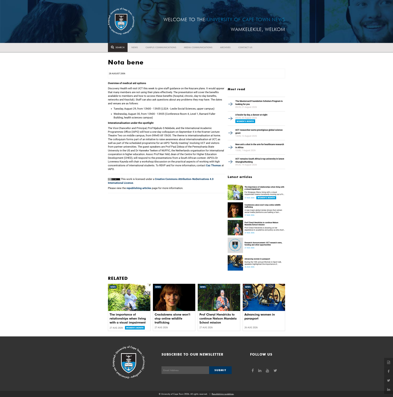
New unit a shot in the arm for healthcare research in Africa (259, 146)
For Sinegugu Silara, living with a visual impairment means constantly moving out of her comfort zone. (265, 193)
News (134, 47)
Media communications (198, 47)
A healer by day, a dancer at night (251, 115)
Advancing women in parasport (257, 259)
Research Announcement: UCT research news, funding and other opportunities (263, 244)
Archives (225, 47)
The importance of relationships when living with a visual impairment (264, 188)
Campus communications (161, 47)
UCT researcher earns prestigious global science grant (259, 131)
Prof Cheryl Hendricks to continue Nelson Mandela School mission (261, 224)
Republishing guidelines (223, 394)
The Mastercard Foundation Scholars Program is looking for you (259, 102)
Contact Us (245, 47)
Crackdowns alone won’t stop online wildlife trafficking (262, 206)
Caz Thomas (213, 165)
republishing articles (138, 188)
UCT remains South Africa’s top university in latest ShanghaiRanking (259, 160)
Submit (220, 370)
